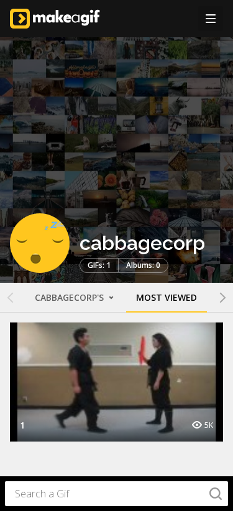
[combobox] (116, 493)
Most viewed (166, 297)
